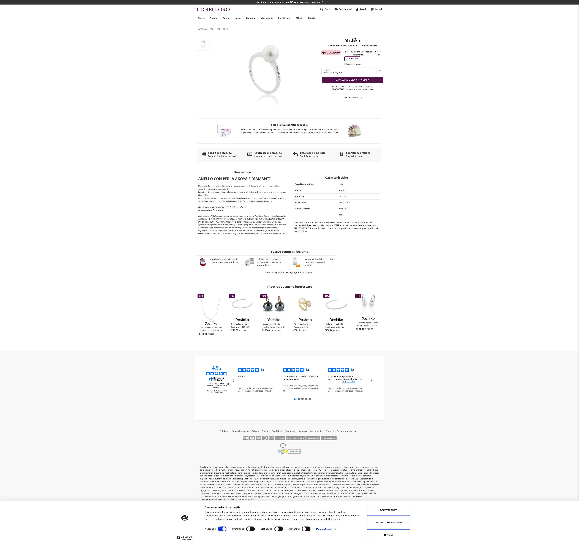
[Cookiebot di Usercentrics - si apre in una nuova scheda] (185, 538)
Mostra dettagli (324, 529)
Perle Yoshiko (301, 228)
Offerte (299, 18)
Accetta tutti (388, 510)
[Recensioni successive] (371, 380)
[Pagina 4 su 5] (306, 399)
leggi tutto (348, 381)
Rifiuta (388, 534)
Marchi (311, 18)
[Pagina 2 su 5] (299, 399)
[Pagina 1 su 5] (295, 399)
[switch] (250, 529)
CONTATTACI (338, 89)
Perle (336, 225)
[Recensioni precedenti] (233, 380)
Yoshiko (306, 225)
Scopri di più (379, 53)
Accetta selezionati (388, 522)
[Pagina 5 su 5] (309, 399)
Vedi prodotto (231, 262)
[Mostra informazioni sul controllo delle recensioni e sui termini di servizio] (228, 384)
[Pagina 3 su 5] (302, 399)
